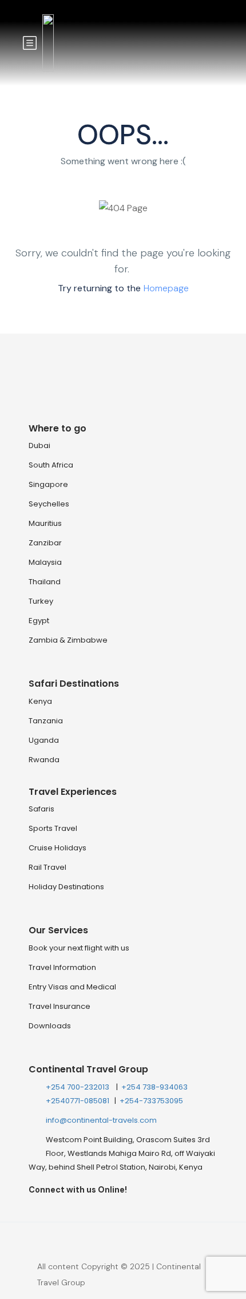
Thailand (45, 581)
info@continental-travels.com (101, 1120)
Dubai (39, 445)
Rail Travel (47, 867)
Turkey (41, 601)
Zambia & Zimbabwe (68, 640)
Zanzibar (45, 542)
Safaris (41, 808)
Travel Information (62, 967)
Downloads (50, 1025)
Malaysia (45, 562)
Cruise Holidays (57, 847)
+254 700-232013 (78, 1087)
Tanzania (46, 720)
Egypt (39, 620)
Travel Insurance (59, 1006)
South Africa (51, 465)
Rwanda (44, 759)
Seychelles (49, 503)
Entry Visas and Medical (72, 986)
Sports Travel (53, 828)
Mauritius (45, 523)
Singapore (48, 484)
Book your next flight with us (79, 947)
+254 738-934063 (154, 1087)
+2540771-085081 (78, 1100)
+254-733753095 (151, 1100)
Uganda (44, 740)
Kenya (40, 701)
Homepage (166, 288)
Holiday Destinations (66, 886)
